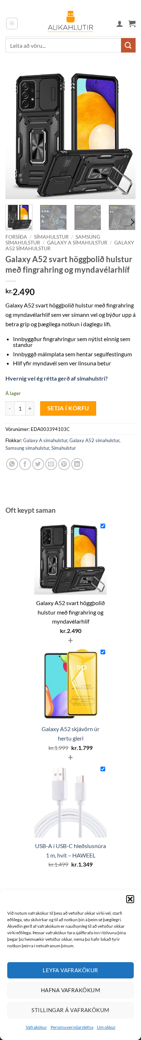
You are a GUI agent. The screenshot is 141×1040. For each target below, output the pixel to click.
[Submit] (128, 45)
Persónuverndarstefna (72, 1027)
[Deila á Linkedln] (77, 464)
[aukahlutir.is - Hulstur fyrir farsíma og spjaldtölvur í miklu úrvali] (70, 23)
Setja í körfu (68, 408)
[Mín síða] (119, 24)
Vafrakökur (36, 1027)
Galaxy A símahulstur (77, 243)
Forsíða (16, 237)
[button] (130, 899)
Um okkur (106, 1027)
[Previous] (17, 134)
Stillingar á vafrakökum (70, 1010)
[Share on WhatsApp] (12, 464)
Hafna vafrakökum (70, 990)
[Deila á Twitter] (38, 464)
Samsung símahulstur (27, 448)
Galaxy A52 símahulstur (94, 440)
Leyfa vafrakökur (70, 970)
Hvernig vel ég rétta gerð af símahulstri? (56, 378)
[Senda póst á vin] (51, 464)
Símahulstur (51, 237)
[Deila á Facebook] (25, 464)
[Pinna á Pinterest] (64, 464)
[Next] (124, 134)
